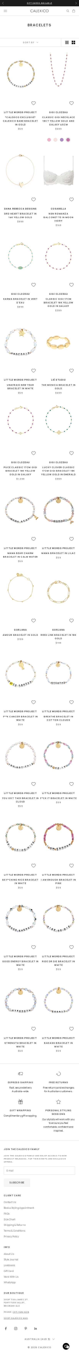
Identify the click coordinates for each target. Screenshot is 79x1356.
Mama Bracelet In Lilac (58, 553)
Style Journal (11, 1259)
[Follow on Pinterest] (26, 1328)
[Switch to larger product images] (67, 42)
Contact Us (10, 1202)
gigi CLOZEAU (58, 112)
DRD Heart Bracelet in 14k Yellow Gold (20, 215)
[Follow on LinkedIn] (36, 1328)
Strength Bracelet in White (20, 1044)
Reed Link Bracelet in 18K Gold (59, 636)
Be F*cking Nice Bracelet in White (20, 881)
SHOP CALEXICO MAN (16, 1318)
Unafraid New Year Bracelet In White (20, 386)
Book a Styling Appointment (19, 1207)
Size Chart (10, 1219)
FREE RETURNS (58, 1082)
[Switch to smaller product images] (73, 42)
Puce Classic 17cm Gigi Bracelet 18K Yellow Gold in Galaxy (20, 471)
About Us (9, 1254)
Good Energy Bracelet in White (20, 963)
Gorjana (20, 629)
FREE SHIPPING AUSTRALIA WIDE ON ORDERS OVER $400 (39, 3)
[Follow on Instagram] (16, 1328)
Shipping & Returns (15, 1225)
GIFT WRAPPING (20, 1110)
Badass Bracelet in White (58, 1044)
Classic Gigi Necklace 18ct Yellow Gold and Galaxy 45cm (58, 121)
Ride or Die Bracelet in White (58, 963)
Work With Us (11, 1276)
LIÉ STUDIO (58, 379)
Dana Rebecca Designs (20, 208)
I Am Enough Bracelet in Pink (58, 881)
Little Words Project (20, 112)
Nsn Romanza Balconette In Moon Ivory (58, 217)
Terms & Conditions (14, 1230)
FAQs (6, 1213)
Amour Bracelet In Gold (20, 634)
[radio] (49, 139)
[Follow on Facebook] (6, 1328)
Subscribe (17, 1182)
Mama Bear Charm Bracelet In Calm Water (20, 555)
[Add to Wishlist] (33, 103)
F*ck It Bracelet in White (58, 798)
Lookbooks (9, 1265)
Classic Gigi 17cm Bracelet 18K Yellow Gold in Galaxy (58, 302)
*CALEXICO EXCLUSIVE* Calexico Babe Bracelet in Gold (20, 121)
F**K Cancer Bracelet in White (20, 718)
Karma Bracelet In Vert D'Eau (20, 300)
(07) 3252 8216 (21, 1312)
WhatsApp (10, 1282)
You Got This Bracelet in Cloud (20, 800)
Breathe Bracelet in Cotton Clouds (58, 718)
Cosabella (58, 208)
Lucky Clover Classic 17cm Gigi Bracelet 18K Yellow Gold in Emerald (58, 471)
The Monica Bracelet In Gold (58, 386)
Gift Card (9, 1271)
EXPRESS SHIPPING (20, 1082)
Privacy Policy (11, 1236)
